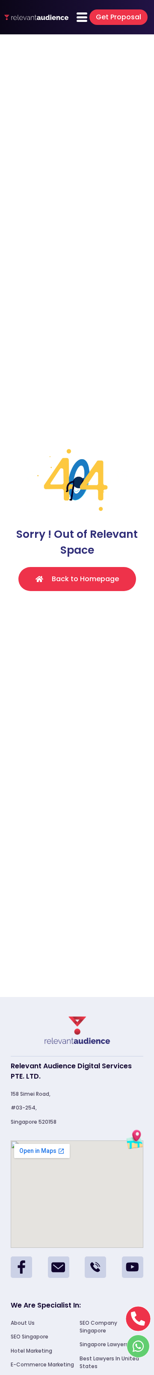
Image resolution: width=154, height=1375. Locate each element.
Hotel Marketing (31, 1350)
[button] (118, 17)
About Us (23, 1322)
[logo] (36, 17)
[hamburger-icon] (82, 17)
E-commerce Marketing (42, 1364)
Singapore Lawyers (104, 1344)
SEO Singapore (29, 1336)
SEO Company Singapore (98, 1326)
